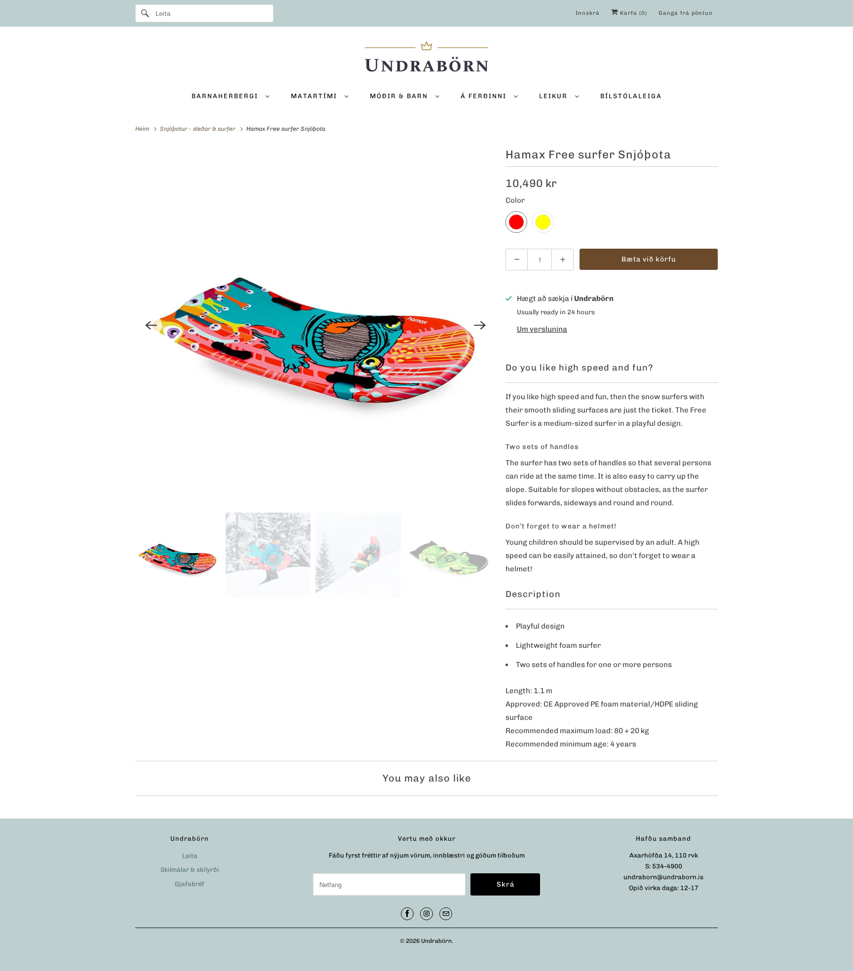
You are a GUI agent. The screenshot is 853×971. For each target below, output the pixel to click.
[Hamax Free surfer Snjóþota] (315, 325)
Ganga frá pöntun (686, 13)
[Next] (480, 325)
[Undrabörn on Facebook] (407, 913)
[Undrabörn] (426, 58)
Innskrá (588, 13)
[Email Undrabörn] (445, 913)
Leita (189, 855)
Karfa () (632, 13)
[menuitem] (230, 95)
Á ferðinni (485, 96)
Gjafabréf (189, 884)
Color (515, 200)
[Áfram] (145, 13)
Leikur (554, 96)
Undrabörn (436, 940)
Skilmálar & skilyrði (189, 869)
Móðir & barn (400, 96)
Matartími (315, 96)
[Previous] (151, 325)
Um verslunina (542, 329)
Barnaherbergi (226, 96)
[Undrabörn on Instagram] (426, 913)
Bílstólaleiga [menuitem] (631, 96)
